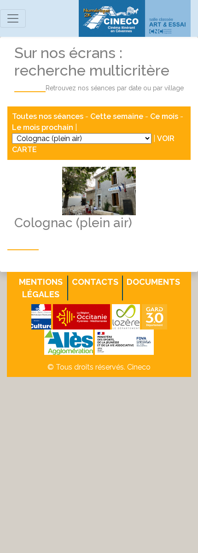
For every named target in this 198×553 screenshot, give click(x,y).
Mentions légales (41, 288)
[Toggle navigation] (13, 18)
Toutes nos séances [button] (48, 116)
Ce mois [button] (164, 116)
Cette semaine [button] (116, 116)
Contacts (95, 282)
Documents (153, 282)
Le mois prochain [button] (42, 127)
